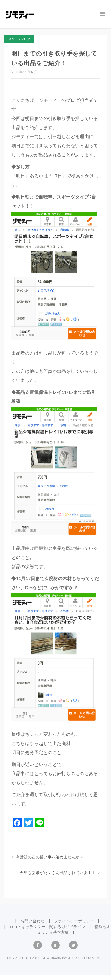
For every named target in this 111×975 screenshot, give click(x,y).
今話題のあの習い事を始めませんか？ (49, 856)
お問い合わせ (32, 920)
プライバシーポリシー (74, 920)
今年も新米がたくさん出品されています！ (57, 872)
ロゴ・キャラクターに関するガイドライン (47, 926)
